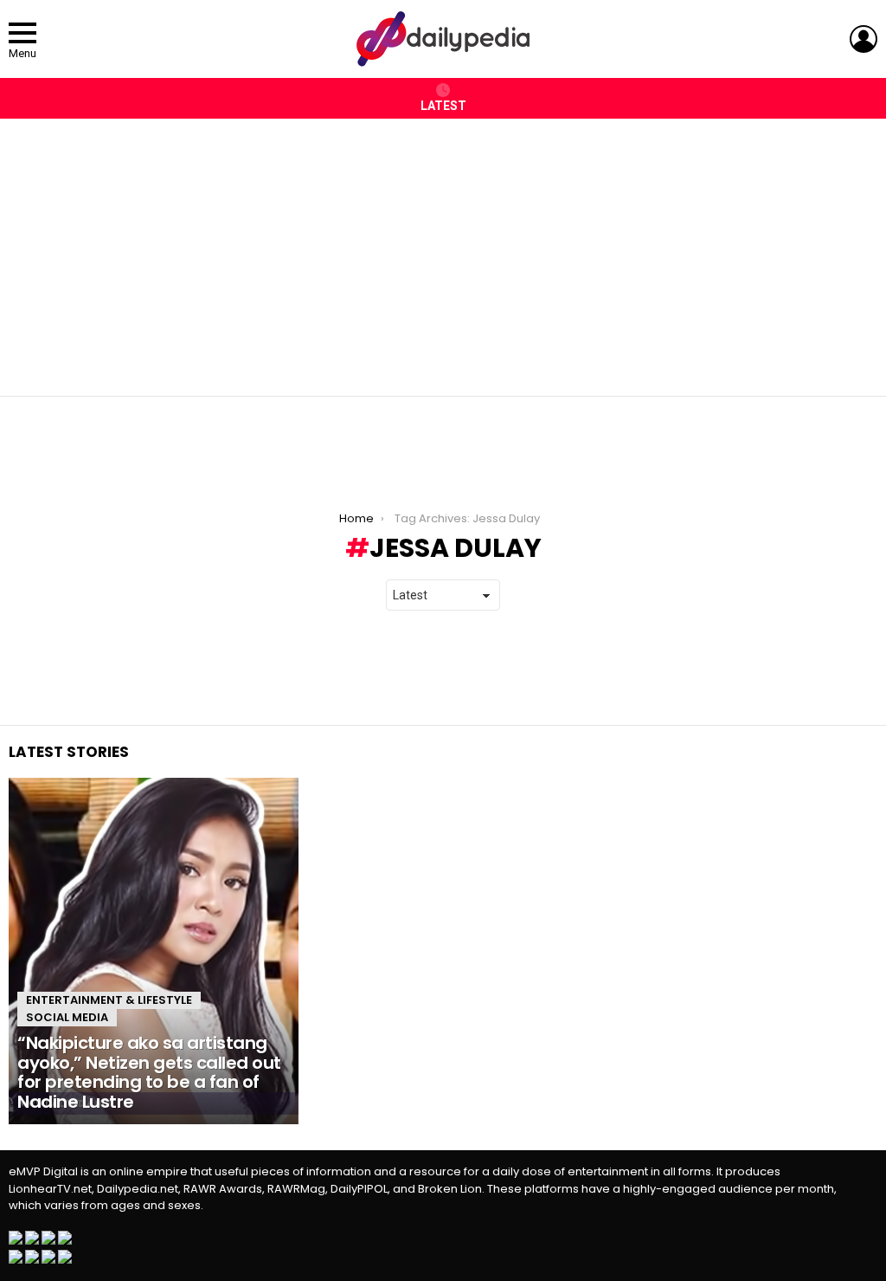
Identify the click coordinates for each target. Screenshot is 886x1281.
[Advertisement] (443, 248)
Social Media (67, 1017)
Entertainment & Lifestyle (109, 1000)
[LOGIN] (863, 39)
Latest (443, 106)
